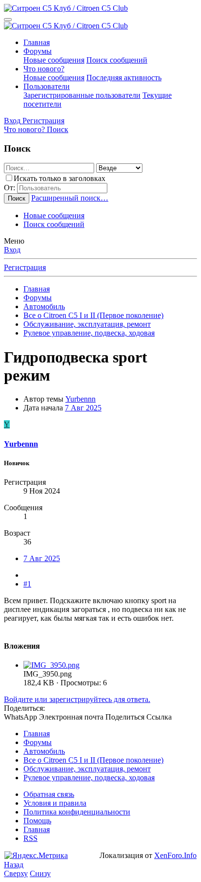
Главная (36, 42)
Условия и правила (54, 803)
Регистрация (25, 267)
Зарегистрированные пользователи (82, 95)
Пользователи (46, 86)
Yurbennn (80, 399)
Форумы (37, 51)
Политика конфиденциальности (76, 812)
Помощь (37, 820)
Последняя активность (123, 77)
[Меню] (8, 19)
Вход (12, 250)
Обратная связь (48, 794)
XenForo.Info (175, 855)
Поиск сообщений (116, 60)
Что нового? (43, 69)
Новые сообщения (53, 60)
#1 (27, 584)
